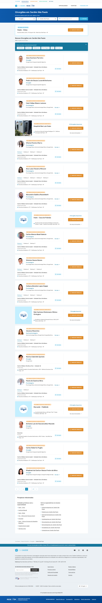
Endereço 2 (26, 152)
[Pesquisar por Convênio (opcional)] (77, 19)
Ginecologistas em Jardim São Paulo (51, 522)
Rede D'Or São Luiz (60, 599)
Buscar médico (25, 1)
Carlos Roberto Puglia (34, 448)
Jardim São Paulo (40, 541)
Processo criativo (52, 569)
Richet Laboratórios (85, 599)
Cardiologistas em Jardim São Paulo (51, 519)
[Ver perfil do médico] (20, 58)
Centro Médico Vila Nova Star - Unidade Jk (29, 366)
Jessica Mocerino (32, 331)
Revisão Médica (71, 569)
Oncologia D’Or (69, 599)
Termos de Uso (71, 572)
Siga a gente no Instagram (79, 550)
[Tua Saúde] (21, 550)
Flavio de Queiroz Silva (34, 381)
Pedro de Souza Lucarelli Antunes (39, 80)
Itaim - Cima (22, 30)
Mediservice (36, 48)
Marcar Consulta (25, 541)
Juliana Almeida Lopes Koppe (37, 286)
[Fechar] (86, 44)
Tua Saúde (17, 1)
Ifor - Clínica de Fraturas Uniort (26, 516)
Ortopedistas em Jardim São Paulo (51, 527)
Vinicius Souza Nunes (34, 260)
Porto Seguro (45, 48)
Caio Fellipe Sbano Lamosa (36, 103)
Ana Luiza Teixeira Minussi (36, 169)
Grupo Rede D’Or (59, 592)
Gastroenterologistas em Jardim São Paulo (51, 515)
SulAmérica (21, 48)
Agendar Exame (34, 1)
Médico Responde (43, 1)
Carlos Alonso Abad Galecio (36, 234)
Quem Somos (51, 566)
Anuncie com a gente (52, 575)
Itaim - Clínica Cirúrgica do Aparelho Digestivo (28, 522)
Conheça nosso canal (74, 550)
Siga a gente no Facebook (83, 550)
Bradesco (28, 48)
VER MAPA (59, 68)
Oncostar (20, 433)
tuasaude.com (84, 5)
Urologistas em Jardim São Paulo (50, 530)
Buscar (84, 18)
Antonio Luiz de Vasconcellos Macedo (40, 424)
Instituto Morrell (22, 510)
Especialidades (63, 5)
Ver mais (58, 48)
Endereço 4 (39, 152)
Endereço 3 (32, 152)
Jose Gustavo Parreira (34, 58)
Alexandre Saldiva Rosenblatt (37, 195)
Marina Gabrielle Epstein (35, 357)
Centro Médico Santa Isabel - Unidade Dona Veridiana (32, 67)
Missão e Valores (72, 566)
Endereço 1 (19, 152)
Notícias (51, 1)
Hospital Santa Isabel (21, 68)
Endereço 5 (45, 177)
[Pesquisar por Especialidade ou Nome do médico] (34, 19)
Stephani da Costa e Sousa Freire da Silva (41, 470)
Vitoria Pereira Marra (34, 143)
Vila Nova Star (20, 367)
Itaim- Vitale (21, 513)
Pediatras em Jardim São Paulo (50, 512)
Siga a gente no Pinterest (87, 550)
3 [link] (26, 489)
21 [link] (33, 489)
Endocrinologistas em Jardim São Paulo (50, 508)
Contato (70, 575)
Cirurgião (32, 541)
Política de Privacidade (53, 572)
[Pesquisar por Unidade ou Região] (55, 19)
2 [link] (23, 489)
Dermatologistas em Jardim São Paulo (52, 524)
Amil (52, 48)
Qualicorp (94, 599)
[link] (16, 489)
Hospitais (73, 5)
